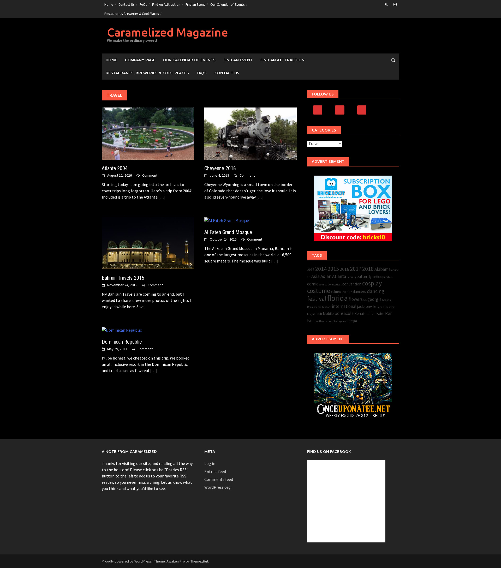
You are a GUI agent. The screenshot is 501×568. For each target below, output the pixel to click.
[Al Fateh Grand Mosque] (226, 220)
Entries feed (215, 471)
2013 (310, 269)
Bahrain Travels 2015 (123, 278)
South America (323, 321)
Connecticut (335, 284)
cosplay (372, 283)
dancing (375, 291)
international (344, 306)
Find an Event (195, 4)
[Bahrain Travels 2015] (148, 242)
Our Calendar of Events (227, 4)
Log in (209, 463)
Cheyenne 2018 (220, 168)
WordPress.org (217, 487)
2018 (368, 268)
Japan (380, 307)
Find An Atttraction (166, 4)
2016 (344, 269)
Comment (149, 175)
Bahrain (351, 277)
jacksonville (366, 306)
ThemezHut (199, 561)
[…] (161, 197)
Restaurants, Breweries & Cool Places (131, 13)
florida (337, 298)
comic (312, 284)
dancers (359, 291)
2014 (321, 268)
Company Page (140, 60)
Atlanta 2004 (115, 168)
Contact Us (126, 4)
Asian (325, 276)
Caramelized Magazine (167, 32)
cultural (336, 292)
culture (347, 292)
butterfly (364, 276)
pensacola (344, 313)
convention (351, 284)
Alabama (382, 269)
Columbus (386, 277)
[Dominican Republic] (122, 329)
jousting (390, 307)
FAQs (143, 4)
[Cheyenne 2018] (250, 133)
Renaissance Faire (369, 313)
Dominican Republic (122, 342)
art (309, 277)
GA (365, 300)
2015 (333, 268)
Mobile (328, 313)
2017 (355, 268)
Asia (315, 276)
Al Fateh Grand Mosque (228, 232)
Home (108, 4)
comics (323, 284)
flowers (356, 299)
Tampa (352, 321)
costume (318, 291)
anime (395, 270)
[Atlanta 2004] (148, 133)
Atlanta (339, 276)
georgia (374, 299)
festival (316, 298)
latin (319, 314)
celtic (376, 276)
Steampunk (339, 321)
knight (311, 314)
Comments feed (218, 479)
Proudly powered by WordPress (127, 561)
